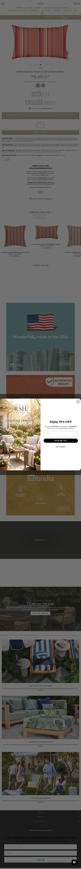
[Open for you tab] (74, 862)
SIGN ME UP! (60, 441)
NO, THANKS (61, 447)
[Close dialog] (78, 401)
